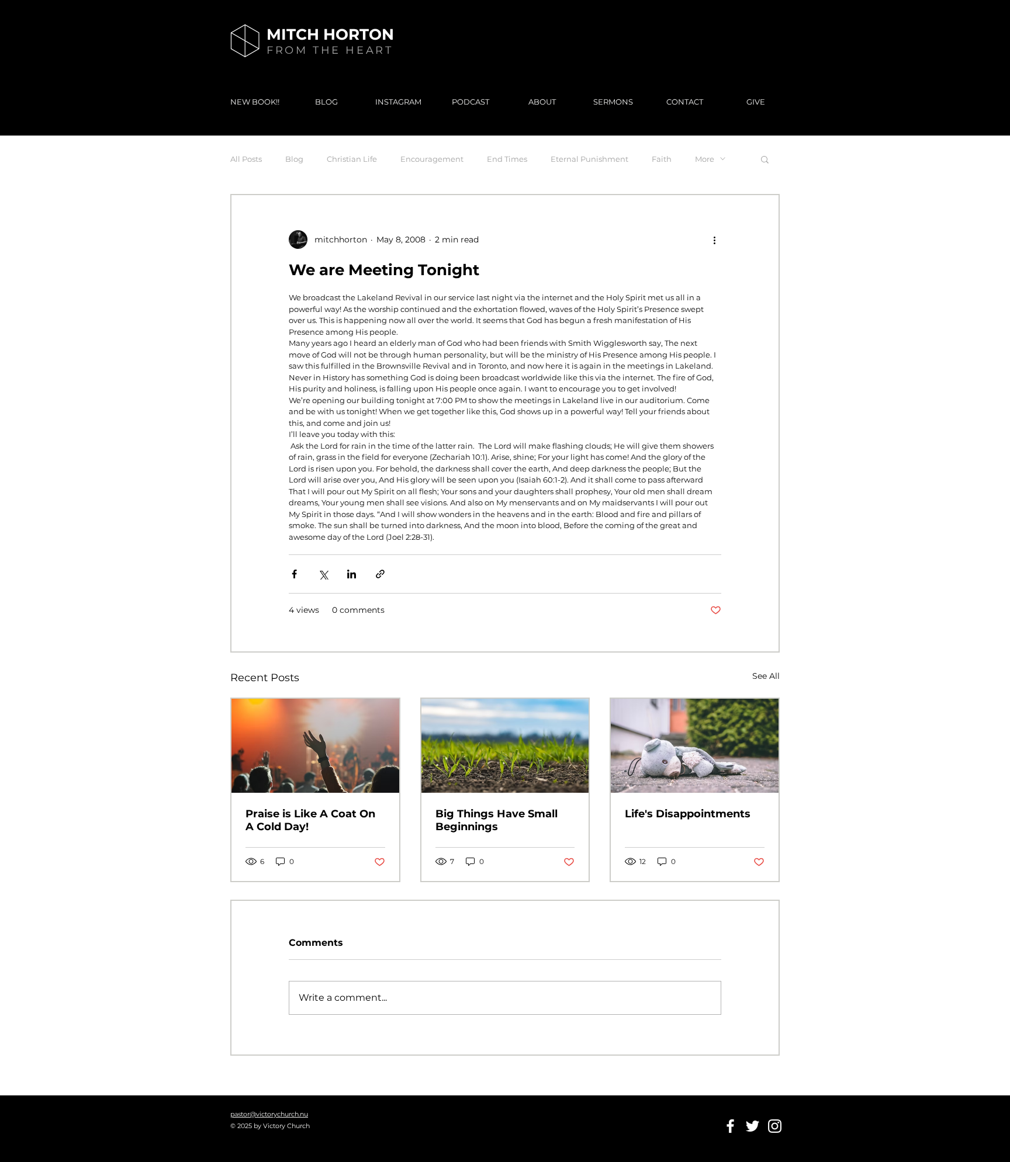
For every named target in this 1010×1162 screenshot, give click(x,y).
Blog (294, 159)
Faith (662, 159)
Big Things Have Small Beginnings (496, 820)
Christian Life (352, 159)
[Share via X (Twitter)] (322, 574)
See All (766, 676)
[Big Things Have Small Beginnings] (505, 746)
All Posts (246, 159)
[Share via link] (380, 574)
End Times (507, 159)
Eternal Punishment (589, 159)
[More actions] (714, 240)
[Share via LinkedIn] (351, 574)
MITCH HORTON (330, 34)
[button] (764, 159)
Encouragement (432, 159)
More (704, 159)
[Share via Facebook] (294, 574)
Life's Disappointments (687, 813)
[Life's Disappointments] (695, 746)
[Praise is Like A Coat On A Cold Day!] (315, 746)
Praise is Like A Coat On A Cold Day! (310, 820)
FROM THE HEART (330, 50)
